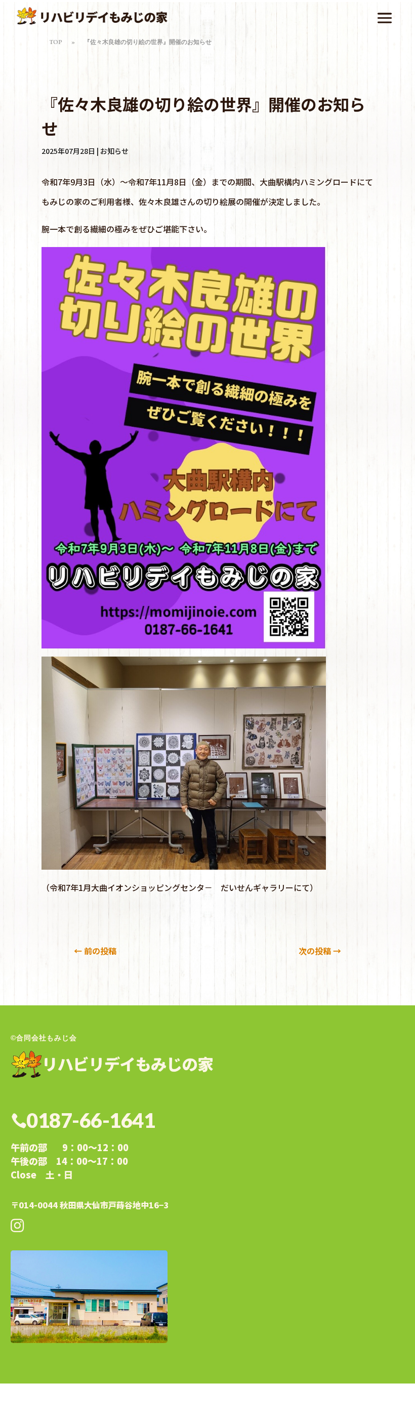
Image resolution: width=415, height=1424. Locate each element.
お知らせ (114, 151)
